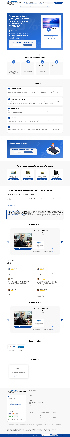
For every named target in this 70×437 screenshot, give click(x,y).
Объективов (30, 415)
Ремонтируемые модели (32, 398)
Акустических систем (32, 419)
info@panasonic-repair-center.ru (15, 401)
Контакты (44, 6)
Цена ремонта (35, 6)
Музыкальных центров (44, 412)
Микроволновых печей (32, 413)
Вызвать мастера (23, 248)
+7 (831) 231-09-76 (42, 2)
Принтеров (54, 417)
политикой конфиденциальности (30, 154)
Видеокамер (54, 412)
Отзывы (48, 6)
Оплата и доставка (32, 391)
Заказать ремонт (14, 179)
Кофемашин (42, 413)
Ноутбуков (30, 417)
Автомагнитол (42, 419)
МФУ (41, 417)
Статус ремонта (50, 2)
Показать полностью (11, 205)
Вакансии (40, 6)
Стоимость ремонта (32, 390)
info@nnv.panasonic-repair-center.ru (18, 372)
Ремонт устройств (29, 6)
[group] (11, 347)
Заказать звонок (59, 2)
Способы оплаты (31, 405)
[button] (62, 242)
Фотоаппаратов (55, 415)
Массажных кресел (55, 413)
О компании (22, 6)
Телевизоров (30, 412)
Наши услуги (30, 400)
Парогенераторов (43, 415)
